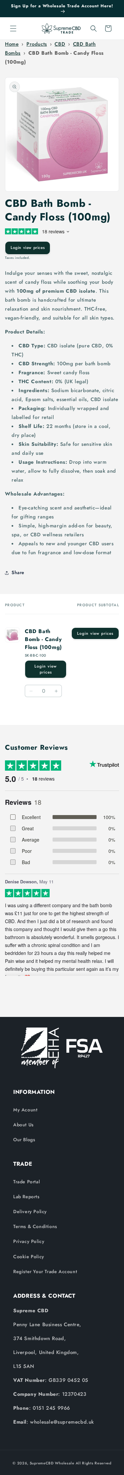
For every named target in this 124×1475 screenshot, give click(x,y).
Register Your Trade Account (45, 1271)
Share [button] (18, 572)
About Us (23, 1124)
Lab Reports (26, 1196)
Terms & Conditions (35, 1226)
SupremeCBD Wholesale (52, 1463)
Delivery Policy (30, 1211)
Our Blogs (24, 1139)
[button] (13, 28)
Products (36, 44)
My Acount (25, 1109)
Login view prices (28, 248)
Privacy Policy (28, 1241)
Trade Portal (26, 1181)
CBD (60, 44)
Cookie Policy (28, 1256)
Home (12, 44)
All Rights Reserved (93, 1463)
